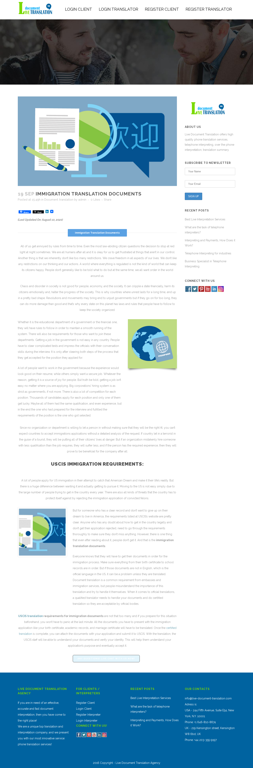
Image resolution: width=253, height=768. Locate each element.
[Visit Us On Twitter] (194, 291)
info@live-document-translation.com (208, 698)
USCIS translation (30, 616)
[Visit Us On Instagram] (220, 291)
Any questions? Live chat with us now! (106, 658)
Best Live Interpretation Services (205, 219)
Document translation (58, 199)
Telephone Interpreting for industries (208, 253)
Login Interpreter (86, 720)
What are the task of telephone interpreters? (150, 709)
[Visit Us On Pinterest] (201, 291)
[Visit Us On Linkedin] (214, 291)
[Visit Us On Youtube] (207, 291)
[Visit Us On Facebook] (188, 291)
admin (82, 199)
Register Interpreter (88, 714)
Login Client (84, 708)
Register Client (85, 702)
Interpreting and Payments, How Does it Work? (154, 723)
